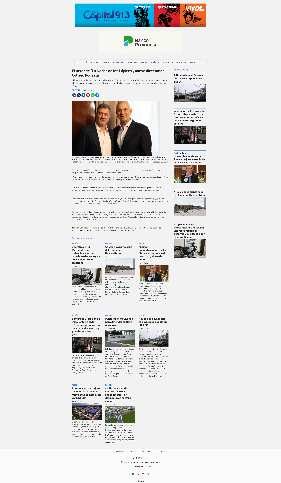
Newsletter (145, 451)
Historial (132, 451)
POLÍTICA (155, 62)
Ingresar (161, 451)
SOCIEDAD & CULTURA (137, 62)
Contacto (119, 451)
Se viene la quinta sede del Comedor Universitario (118, 250)
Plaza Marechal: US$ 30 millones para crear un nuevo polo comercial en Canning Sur (86, 393)
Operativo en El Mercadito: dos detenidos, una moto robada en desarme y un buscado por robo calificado (86, 254)
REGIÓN (94, 62)
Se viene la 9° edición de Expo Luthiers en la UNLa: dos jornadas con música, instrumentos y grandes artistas (86, 325)
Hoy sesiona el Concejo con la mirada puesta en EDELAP (153, 322)
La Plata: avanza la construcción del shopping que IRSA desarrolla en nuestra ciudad (118, 395)
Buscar (193, 62)
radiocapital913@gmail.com (140, 466)
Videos (106, 62)
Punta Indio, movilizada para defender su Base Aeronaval (119, 322)
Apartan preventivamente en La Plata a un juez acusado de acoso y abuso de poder (152, 253)
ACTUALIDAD (118, 62)
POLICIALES (168, 62)
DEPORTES (181, 62)
